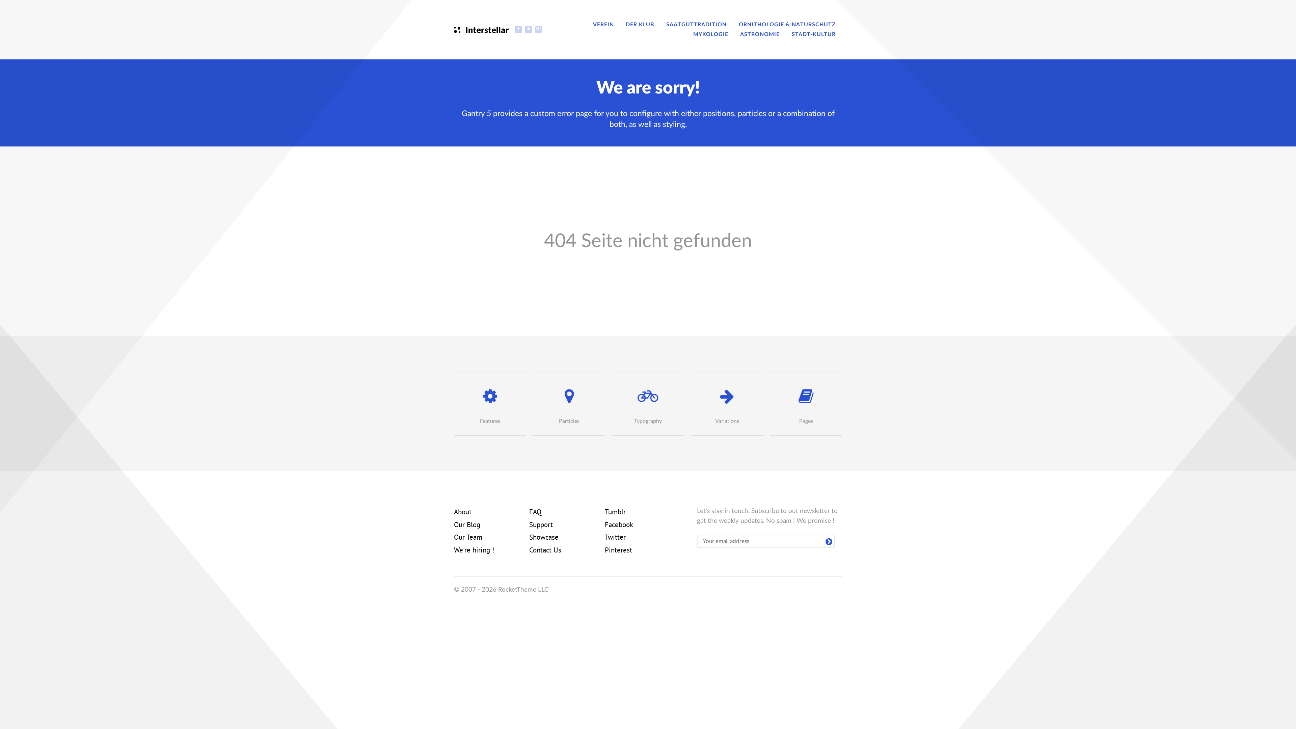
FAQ (535, 512)
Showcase (544, 538)
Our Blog (467, 525)
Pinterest (618, 550)
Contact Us (545, 550)
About (462, 512)
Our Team (468, 538)
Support (541, 525)
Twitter (615, 538)
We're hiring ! (474, 550)
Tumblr (615, 512)
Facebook (619, 525)
